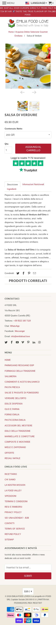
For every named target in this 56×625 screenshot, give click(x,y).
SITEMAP (9, 539)
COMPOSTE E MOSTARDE (17, 442)
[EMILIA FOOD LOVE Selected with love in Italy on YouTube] (17, 342)
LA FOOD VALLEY (13, 490)
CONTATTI (9, 523)
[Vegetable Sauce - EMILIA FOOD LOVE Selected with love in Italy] (28, 66)
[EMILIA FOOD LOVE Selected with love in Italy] (28, 23)
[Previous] (22, 92)
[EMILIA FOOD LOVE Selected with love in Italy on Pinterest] (28, 342)
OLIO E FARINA (12, 409)
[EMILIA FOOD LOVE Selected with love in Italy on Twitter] (6, 342)
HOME (8, 360)
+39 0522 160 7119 (22, 321)
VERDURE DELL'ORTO (15, 398)
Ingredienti (11, 189)
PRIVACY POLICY (13, 512)
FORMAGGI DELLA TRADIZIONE (20, 371)
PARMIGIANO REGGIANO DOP (19, 365)
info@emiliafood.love (20, 336)
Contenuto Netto (13, 128)
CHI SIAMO (10, 479)
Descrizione (12, 184)
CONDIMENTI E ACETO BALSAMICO (22, 382)
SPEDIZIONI (10, 496)
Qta (6, 144)
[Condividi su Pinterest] (28, 273)
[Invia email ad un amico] (34, 273)
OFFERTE (9, 453)
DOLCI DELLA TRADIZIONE (17, 431)
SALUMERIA (10, 376)
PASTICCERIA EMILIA (15, 420)
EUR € (28, 591)
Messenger (20, 331)
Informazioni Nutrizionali (33, 184)
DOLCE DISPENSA (14, 404)
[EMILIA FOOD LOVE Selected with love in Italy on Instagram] (40, 342)
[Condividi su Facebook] (23, 273)
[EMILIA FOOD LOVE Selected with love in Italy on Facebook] (12, 342)
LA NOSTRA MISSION (15, 485)
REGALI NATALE (12, 458)
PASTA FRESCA (12, 387)
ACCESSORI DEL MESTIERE (18, 425)
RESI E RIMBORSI (13, 507)
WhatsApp (14, 326)
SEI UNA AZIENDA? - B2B (17, 518)
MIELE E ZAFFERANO (15, 447)
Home (11, 32)
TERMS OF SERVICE (15, 529)
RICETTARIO (11, 474)
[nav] (8, 3)
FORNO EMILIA (12, 414)
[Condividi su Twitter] (17, 273)
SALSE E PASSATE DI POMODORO (22, 393)
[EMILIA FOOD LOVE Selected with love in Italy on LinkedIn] (34, 342)
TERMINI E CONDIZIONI (16, 501)
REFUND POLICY (13, 534)
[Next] (33, 92)
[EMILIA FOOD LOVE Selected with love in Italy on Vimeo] (23, 342)
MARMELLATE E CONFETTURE (20, 436)
